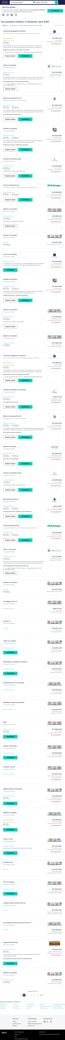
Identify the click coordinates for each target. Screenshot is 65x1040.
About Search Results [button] (59, 25)
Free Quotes (55, 10)
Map (5, 25)
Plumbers (2, 1004)
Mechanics (16, 1006)
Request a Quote (10, 56)
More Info (11, 40)
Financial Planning (20, 33)
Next (41, 995)
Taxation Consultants (21, 100)
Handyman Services (58, 1008)
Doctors (28, 1008)
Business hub (31, 1025)
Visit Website (25, 56)
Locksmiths (3, 1008)
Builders (42, 1004)
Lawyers (15, 1004)
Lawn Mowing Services (59, 1004)
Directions (5, 40)
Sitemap (14, 1025)
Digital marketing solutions (35, 1023)
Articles (14, 1021)
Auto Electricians (30, 1004)
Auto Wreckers (43, 1008)
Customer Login (16, 1023)
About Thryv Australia (19, 1032)
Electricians (3, 1006)
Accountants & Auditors (9, 33)
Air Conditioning (57, 1006)
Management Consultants (32, 33)
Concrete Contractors (45, 1006)
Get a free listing (32, 1021)
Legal (15, 1036)
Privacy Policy (42, 1032)
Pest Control (16, 1008)
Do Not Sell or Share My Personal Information (49, 1034)
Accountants (29, 1006)
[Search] (56, 2)
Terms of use (17, 1034)
